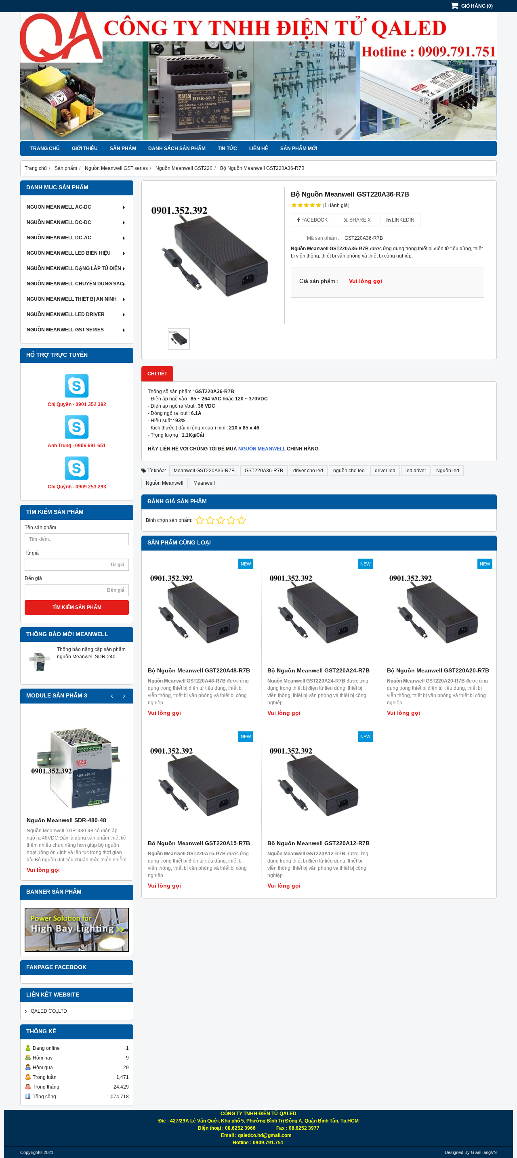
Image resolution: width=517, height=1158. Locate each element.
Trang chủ (45, 148)
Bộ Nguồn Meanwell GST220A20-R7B (438, 670)
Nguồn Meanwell (164, 483)
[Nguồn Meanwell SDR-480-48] (77, 764)
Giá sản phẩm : (318, 281)
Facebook (314, 220)
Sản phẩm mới (298, 148)
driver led (385, 470)
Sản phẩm (123, 148)
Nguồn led (447, 470)
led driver (416, 470)
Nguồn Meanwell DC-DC (59, 222)
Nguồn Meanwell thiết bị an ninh (72, 299)
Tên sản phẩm (40, 527)
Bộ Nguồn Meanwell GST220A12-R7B (318, 843)
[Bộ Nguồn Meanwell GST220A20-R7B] (438, 612)
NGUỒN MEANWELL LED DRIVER (66, 314)
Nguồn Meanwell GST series (65, 330)
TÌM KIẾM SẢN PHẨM (77, 607)
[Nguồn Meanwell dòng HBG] (77, 930)
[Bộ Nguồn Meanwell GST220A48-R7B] (199, 612)
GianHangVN (484, 1152)
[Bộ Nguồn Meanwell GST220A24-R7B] (319, 612)
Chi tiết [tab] (157, 374)
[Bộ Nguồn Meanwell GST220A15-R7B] (199, 785)
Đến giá (33, 578)
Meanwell (204, 483)
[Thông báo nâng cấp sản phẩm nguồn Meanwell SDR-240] (39, 676)
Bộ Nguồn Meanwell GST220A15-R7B (199, 843)
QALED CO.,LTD (49, 1011)
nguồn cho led (349, 470)
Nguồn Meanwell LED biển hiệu (69, 253)
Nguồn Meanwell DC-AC (59, 238)
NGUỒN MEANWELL (262, 449)
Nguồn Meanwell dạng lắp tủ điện (74, 268)
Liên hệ (258, 148)
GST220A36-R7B (264, 470)
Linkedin (402, 220)
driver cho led (308, 470)
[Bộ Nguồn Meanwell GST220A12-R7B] (319, 785)
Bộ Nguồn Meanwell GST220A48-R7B (199, 670)
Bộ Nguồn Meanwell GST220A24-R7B (318, 670)
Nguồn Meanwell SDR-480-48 (66, 820)
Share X (359, 220)
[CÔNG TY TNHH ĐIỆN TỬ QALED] (258, 139)
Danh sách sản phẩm (177, 148)
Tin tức (227, 148)
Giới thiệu (85, 148)
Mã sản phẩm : (323, 238)
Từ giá (32, 553)
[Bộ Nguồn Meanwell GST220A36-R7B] (216, 255)
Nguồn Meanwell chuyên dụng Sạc (75, 284)
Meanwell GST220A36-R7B (204, 470)
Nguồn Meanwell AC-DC (59, 207)
